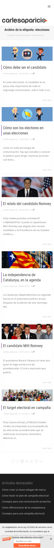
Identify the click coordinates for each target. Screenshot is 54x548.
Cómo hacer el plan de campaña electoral (25, 495)
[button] (27, 541)
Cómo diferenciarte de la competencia (23, 507)
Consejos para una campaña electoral (23, 513)
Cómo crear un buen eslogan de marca (24, 489)
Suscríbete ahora (27, 545)
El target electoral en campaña (27, 407)
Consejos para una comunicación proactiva (26, 501)
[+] (27, 54)
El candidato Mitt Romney (23, 345)
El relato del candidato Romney (27, 203)
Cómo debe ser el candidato (24, 67)
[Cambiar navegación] (49, 6)
